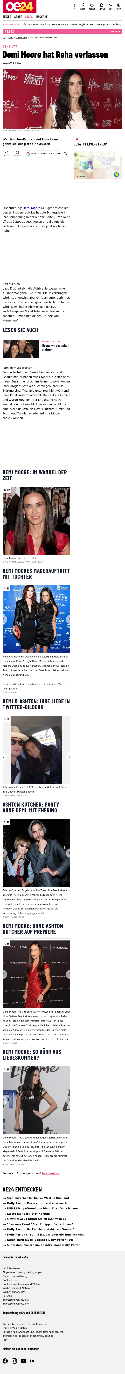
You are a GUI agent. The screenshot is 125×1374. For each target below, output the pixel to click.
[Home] (4, 37)
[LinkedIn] (32, 1361)
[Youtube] (23, 1361)
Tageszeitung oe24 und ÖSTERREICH (24, 1313)
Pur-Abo (7, 1296)
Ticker (7, 17)
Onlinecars (118, 24)
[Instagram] (14, 1361)
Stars (29, 17)
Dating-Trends (104, 24)
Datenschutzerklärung (15, 1276)
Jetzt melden (51, 1173)
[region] (36, 525)
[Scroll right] (120, 24)
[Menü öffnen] (120, 17)
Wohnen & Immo (60, 24)
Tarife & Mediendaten (15, 1328)
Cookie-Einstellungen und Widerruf (22, 1284)
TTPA (5, 1340)
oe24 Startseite (11, 1269)
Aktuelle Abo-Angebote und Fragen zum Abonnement (33, 1332)
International (21, 37)
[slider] (89, 174)
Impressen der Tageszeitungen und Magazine (28, 1336)
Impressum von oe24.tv (16, 1304)
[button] (78, 173)
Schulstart (45, 24)
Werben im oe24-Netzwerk (18, 1288)
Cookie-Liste (10, 1280)
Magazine (42, 17)
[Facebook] (5, 1361)
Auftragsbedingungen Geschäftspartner (25, 1324)
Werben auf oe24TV (14, 1292)
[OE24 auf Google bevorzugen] (65, 154)
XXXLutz (91, 24)
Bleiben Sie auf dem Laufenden (21, 1349)
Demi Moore (31, 208)
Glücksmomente (30, 24)
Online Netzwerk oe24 (15, 1257)
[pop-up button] (112, 173)
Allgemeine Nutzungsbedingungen (22, 1272)
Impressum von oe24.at (16, 1300)
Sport (18, 17)
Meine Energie (78, 24)
